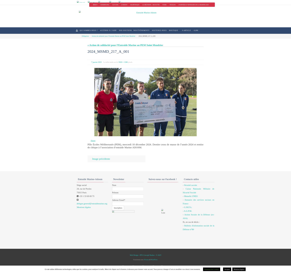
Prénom (115, 192)
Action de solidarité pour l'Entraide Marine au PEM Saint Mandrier (113, 36)
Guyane (115, 5)
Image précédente (101, 158)
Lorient (124, 5)
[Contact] (113, 2)
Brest (95, 5)
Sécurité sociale (190, 185)
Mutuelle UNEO (191, 196)
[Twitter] (122, 2)
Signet (93, 141)
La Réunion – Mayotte (151, 5)
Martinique (134, 5)
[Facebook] (81, 2)
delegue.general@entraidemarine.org (92, 203)
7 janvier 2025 (96, 62)
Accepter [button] (227, 269)
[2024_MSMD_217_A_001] (145, 102)
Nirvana (146, 259)
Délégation (85, 36)
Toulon (173, 5)
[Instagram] (103, 2)
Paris (165, 5)
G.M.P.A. (188, 207)
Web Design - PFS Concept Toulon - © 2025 (145, 255)
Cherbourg (104, 5)
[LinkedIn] (92, 2)
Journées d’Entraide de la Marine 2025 (193, 5)
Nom (114, 185)
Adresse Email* (118, 200)
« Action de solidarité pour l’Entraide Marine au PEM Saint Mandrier (125, 45)
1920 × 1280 (123, 62)
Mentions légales (84, 207)
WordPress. (154, 259)
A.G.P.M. (188, 211)
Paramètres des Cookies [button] (211, 269)
